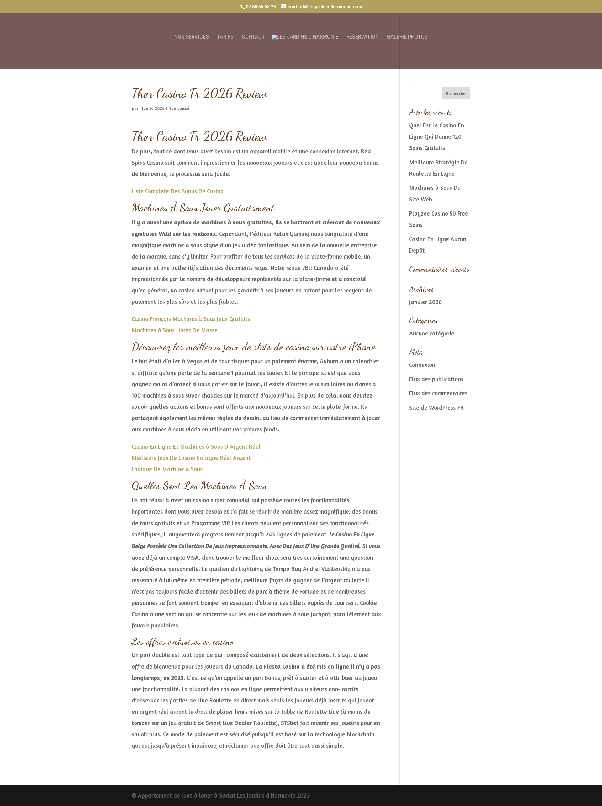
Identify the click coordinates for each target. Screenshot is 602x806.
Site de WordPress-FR (436, 407)
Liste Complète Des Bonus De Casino (178, 191)
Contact (253, 37)
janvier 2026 (425, 301)
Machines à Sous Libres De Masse (175, 330)
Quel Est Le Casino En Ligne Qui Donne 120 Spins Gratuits (436, 136)
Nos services (191, 37)
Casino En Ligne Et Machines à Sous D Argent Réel (196, 446)
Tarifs (225, 37)
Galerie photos (407, 37)
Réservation (362, 37)
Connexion (422, 364)
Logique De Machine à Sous (167, 468)
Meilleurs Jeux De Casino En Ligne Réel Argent (191, 457)
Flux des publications (436, 378)
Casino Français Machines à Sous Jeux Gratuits (191, 318)
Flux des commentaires (438, 393)
